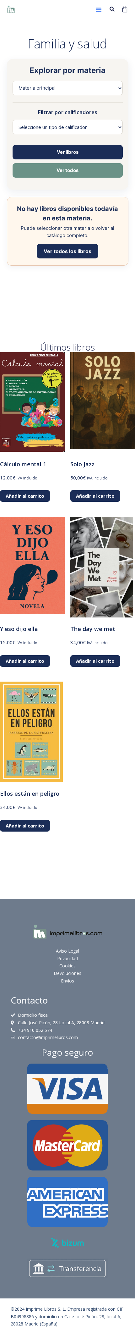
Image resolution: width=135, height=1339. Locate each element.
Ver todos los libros (67, 251)
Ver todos (67, 170)
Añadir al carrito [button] (25, 496)
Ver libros (67, 152)
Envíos (67, 981)
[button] (98, 9)
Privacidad (67, 958)
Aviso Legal (67, 951)
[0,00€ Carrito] (124, 9)
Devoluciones (67, 973)
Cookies (67, 966)
